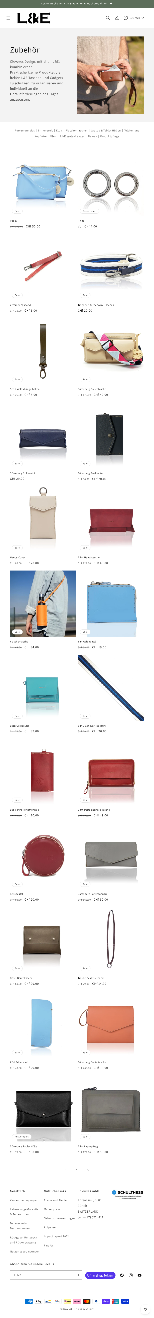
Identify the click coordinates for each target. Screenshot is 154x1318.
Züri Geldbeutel (87, 641)
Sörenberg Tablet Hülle (23, 1146)
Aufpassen (50, 1227)
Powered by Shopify (83, 1308)
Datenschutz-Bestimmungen (20, 1225)
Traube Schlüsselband (91, 978)
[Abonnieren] (77, 1275)
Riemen (92, 136)
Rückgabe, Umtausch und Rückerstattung (23, 1240)
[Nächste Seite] (87, 1170)
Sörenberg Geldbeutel (90, 473)
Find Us (49, 1245)
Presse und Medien (56, 1200)
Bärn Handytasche (89, 557)
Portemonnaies (25, 130)
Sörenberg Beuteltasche (92, 1062)
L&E (71, 1308)
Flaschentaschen (77, 130)
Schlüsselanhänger (72, 136)
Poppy (13, 220)
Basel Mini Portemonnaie (25, 809)
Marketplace (52, 1209)
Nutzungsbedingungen (25, 1251)
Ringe (81, 220)
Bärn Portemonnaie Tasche (94, 809)
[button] (8, 17)
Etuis (59, 130)
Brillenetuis (45, 130)
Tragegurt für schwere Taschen (96, 305)
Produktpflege (109, 136)
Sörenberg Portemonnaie (92, 894)
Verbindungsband (20, 305)
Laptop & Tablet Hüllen (106, 130)
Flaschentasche (19, 641)
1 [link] (66, 1170)
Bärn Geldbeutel (19, 725)
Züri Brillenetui (19, 1062)
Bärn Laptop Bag (88, 1146)
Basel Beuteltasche (21, 978)
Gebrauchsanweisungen (59, 1218)
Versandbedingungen (24, 1200)
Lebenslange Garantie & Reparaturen (24, 1211)
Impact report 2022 (56, 1236)
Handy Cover (17, 557)
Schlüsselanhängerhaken (25, 389)
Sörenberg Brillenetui (22, 473)
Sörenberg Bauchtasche (92, 389)
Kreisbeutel (16, 894)
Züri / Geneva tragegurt (92, 725)
